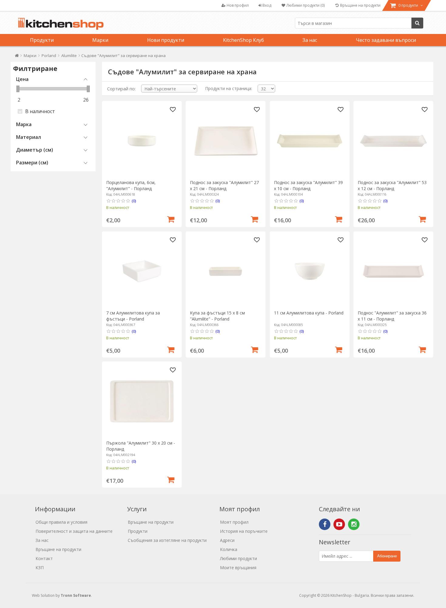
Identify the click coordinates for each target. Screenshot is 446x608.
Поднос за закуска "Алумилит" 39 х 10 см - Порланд (308, 185)
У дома (17, 56)
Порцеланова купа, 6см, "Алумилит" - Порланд (131, 185)
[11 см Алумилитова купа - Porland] (309, 271)
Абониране (387, 556)
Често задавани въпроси (386, 40)
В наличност (40, 111)
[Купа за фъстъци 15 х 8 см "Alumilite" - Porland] (225, 271)
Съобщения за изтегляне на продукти (167, 540)
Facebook (324, 524)
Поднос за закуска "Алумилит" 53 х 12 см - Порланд (392, 185)
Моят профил (234, 522)
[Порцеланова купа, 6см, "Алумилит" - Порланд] (141, 140)
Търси (417, 23)
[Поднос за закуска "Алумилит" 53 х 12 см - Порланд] (393, 140)
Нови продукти (165, 40)
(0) (134, 200)
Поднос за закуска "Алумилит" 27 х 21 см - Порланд (224, 185)
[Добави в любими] (172, 109)
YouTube (339, 524)
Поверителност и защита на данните (74, 531)
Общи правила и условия (61, 522)
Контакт (44, 558)
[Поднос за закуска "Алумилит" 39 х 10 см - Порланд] (309, 140)
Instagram (354, 524)
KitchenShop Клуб (243, 40)
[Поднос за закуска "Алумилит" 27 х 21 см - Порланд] (225, 140)
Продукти (42, 40)
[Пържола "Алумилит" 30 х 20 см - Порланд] (141, 401)
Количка (228, 549)
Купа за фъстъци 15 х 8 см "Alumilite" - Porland (217, 316)
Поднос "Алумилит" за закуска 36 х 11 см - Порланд (392, 316)
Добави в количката (171, 218)
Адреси (227, 540)
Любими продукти (238, 558)
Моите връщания (238, 567)
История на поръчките (244, 531)
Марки (100, 40)
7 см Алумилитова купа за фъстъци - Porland (133, 316)
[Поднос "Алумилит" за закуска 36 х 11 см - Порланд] (393, 271)
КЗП (39, 567)
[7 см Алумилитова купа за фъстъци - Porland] (141, 271)
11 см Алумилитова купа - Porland (308, 313)
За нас (309, 40)
